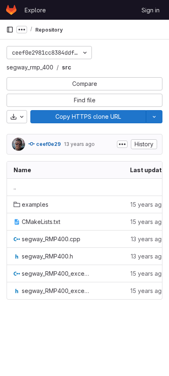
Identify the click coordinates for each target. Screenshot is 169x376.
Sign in (151, 10)
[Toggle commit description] (122, 144)
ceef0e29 (48, 144)
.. (15, 187)
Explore (35, 10)
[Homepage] (11, 9)
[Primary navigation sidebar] (9, 29)
